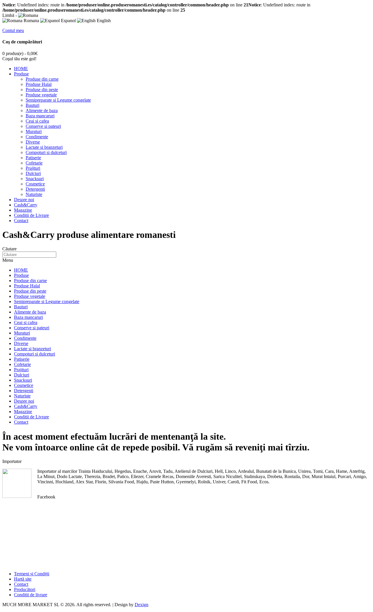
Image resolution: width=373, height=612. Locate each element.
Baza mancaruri (40, 115)
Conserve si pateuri (43, 126)
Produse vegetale (41, 94)
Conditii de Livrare (31, 215)
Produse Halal (39, 84)
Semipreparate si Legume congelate (58, 100)
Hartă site (22, 578)
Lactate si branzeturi (44, 147)
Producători (24, 589)
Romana (30, 20)
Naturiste (34, 194)
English (103, 20)
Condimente (37, 136)
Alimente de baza (42, 110)
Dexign (141, 604)
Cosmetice (35, 183)
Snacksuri (35, 178)
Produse (21, 73)
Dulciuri (33, 173)
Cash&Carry (25, 204)
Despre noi (24, 199)
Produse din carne (42, 79)
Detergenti (35, 189)
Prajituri (33, 168)
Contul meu (13, 30)
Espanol (68, 20)
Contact (21, 220)
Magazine (23, 210)
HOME (21, 68)
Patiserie (33, 157)
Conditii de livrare (30, 594)
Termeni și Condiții (31, 573)
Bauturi (32, 105)
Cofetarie (34, 162)
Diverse (33, 141)
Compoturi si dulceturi (46, 152)
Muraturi (34, 131)
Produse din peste (42, 89)
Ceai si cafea (37, 120)
